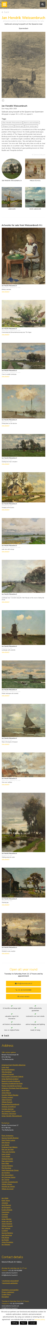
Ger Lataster (6, 1228)
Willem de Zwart (7, 1189)
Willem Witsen (7, 1184)
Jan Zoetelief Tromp (9, 1111)
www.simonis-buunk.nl (9, 1273)
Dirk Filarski (6, 1143)
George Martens (7, 1166)
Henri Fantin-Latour (8, 1140)
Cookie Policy (6, 1294)
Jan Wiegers (6, 1244)
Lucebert (5, 1231)
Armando (5, 1203)
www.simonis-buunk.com (10, 1306)
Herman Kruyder (7, 1159)
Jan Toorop (5, 1180)
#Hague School (8, 126)
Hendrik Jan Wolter (8, 1186)
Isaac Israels (6, 1154)
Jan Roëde (5, 1240)
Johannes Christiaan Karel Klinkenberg (15, 1088)
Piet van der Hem (8, 1149)
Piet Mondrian (6, 1168)
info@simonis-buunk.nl (9, 1275)
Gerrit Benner (6, 1205)
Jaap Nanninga (7, 1235)
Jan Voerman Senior (8, 1177)
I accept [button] (32, 1323)
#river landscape (31, 126)
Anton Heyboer (7, 1224)
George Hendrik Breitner (10, 1138)
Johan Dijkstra (6, 1219)
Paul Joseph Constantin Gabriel (12, 1077)
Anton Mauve (6, 1093)
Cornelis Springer (8, 1109)
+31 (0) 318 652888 (24, 990)
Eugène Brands (7, 1210)
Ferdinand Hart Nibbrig (9, 1147)
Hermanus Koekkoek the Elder (12, 1083)
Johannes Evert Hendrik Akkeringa (13, 1065)
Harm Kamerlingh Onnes (10, 1170)
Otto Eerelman (7, 1072)
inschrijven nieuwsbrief (10, 1281)
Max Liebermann (7, 1161)
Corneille (5, 1217)
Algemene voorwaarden (10, 1290)
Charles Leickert (7, 1097)
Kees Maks (5, 1163)
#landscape (19, 126)
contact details (24, 996)
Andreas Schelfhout (9, 1107)
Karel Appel (6, 1200)
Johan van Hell (7, 1221)
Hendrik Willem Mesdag (10, 1095)
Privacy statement (8, 1292)
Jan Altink (5, 1198)
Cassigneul (5, 1212)
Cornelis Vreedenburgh (10, 1182)
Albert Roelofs (7, 1100)
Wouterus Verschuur (9, 1114)
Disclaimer (5, 1297)
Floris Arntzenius (7, 1136)
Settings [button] (14, 1323)
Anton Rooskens (7, 1242)
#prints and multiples (31, 122)
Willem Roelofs (7, 1102)
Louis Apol (5, 1067)
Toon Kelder (6, 1156)
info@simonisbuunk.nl (24, 983)
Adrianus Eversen (8, 1074)
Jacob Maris (6, 1090)
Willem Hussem (7, 1226)
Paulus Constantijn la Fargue (12, 1086)
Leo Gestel (5, 1145)
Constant (5, 1214)
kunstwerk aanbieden (10, 1283)
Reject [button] (23, 1323)
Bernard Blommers (8, 1070)
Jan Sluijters (6, 1173)
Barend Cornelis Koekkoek (11, 1081)
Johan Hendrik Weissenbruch (12, 1116)
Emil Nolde (5, 1238)
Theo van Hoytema (8, 1152)
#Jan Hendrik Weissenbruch (12, 122)
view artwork (5, 291)
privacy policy (40, 1319)
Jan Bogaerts (6, 1207)
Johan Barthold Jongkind (10, 1079)
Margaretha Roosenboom (10, 1104)
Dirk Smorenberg (7, 1175)
